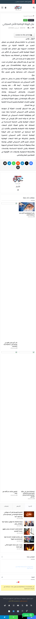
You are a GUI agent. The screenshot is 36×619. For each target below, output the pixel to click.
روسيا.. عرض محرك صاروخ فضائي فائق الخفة (14, 546)
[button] (28, 615)
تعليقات (6, 506)
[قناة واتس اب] (9, 611)
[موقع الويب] (18, 190)
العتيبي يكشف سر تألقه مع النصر (10, 492)
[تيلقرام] (9, 163)
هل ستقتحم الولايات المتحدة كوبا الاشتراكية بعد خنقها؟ (13, 538)
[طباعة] (18, 167)
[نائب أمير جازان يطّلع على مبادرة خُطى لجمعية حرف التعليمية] (9, 271)
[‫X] (27, 163)
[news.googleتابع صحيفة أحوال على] (18, 611)
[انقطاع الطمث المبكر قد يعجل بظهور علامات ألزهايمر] (29, 531)
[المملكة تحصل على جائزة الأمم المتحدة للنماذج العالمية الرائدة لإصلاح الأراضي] (27, 420)
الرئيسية (31, 16)
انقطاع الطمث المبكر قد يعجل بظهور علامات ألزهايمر (18, 1)
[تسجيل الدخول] (5, 8)
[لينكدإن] (22, 163)
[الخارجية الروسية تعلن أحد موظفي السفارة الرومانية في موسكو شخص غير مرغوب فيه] (29, 514)
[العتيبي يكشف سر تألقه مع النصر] (9, 420)
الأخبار (30, 28)
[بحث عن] (34, 8)
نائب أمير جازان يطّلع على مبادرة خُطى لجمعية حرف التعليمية (10, 344)
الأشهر (18, 506)
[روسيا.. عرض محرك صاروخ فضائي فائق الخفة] (29, 547)
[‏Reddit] (18, 163)
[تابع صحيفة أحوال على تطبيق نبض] (13, 611)
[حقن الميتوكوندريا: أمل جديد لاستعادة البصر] (27, 206)
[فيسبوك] (31, 163)
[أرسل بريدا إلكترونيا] (28, 28)
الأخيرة (30, 506)
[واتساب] (14, 163)
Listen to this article (23, 35)
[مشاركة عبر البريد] (5, 163)
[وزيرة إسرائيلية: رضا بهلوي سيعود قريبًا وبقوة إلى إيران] (29, 523)
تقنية (25, 20)
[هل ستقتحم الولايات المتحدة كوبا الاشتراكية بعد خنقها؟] (29, 539)
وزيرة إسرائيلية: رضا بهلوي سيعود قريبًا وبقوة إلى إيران (12, 522)
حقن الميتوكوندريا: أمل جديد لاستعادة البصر (27, 214)
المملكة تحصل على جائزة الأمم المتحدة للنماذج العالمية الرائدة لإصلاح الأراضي (28, 494)
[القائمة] (2, 8)
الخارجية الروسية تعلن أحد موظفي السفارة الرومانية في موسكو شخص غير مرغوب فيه (13, 514)
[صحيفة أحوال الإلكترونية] (18, 8)
